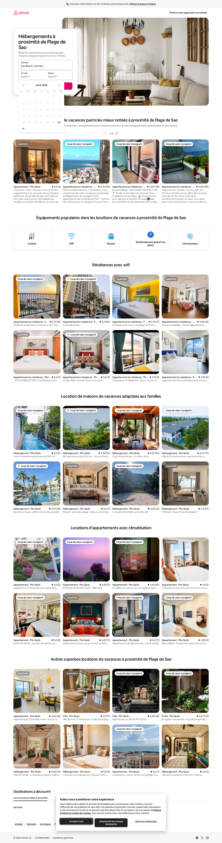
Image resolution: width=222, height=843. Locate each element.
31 (23, 128)
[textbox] (32, 76)
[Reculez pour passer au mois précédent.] (24, 85)
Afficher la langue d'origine (142, 4)
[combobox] (45, 66)
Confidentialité (42, 837)
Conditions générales (62, 837)
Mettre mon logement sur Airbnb (188, 12)
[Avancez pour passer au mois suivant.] (59, 85)
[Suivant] (116, 133)
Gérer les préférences (146, 821)
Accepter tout (76, 821)
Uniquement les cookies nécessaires (111, 822)
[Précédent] (105, 133)
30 (59, 122)
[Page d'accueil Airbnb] (21, 13)
